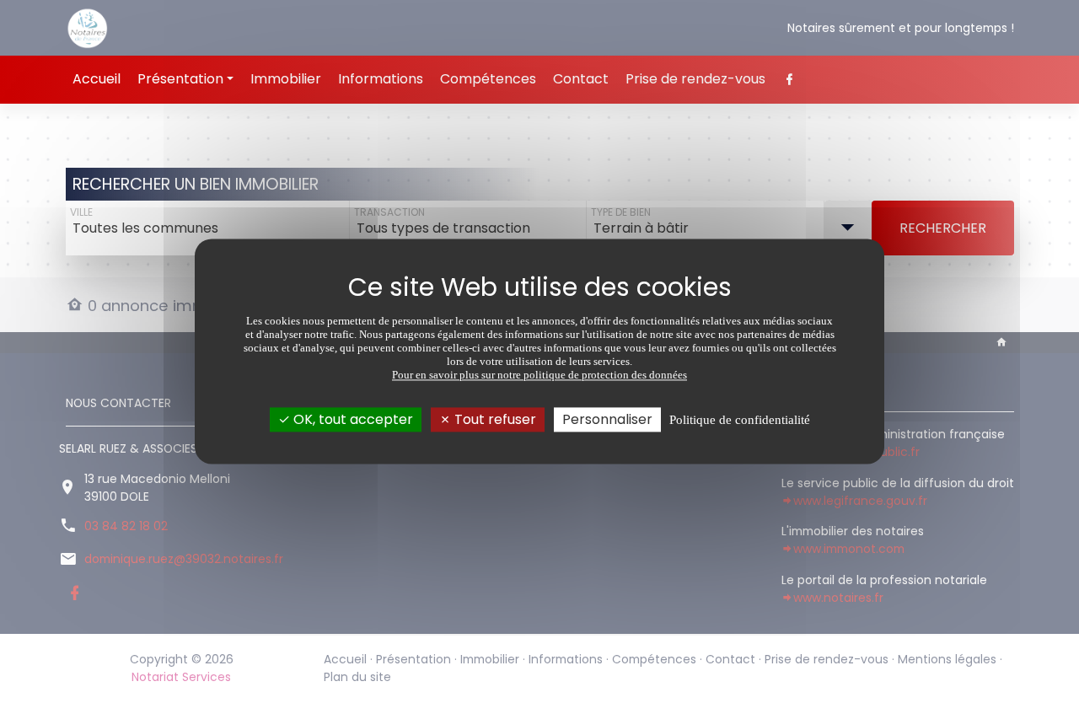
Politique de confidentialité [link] (739, 420)
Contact (581, 79)
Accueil (96, 79)
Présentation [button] (180, 79)
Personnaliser (607, 419)
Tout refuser (493, 419)
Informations (380, 79)
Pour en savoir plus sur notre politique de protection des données (539, 374)
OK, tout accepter (351, 419)
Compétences (488, 79)
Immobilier (285, 79)
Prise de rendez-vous (695, 79)
